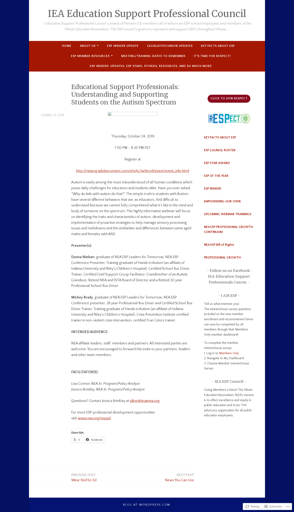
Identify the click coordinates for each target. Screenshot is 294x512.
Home (66, 46)
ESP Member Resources (90, 56)
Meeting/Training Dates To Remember (153, 56)
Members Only (228, 353)
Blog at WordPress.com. (147, 504)
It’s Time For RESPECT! (212, 56)
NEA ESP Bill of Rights (219, 245)
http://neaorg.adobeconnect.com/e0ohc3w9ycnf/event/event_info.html (132, 171)
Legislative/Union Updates (170, 46)
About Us (88, 46)
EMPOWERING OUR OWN (222, 201)
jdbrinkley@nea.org (145, 401)
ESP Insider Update (123, 46)
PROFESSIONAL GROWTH (222, 257)
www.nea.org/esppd (94, 418)
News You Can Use (179, 477)
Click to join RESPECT (229, 98)
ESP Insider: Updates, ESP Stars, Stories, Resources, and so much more (151, 66)
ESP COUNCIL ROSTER (220, 150)
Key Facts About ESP (218, 46)
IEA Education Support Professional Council (147, 14)
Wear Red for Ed (83, 477)
